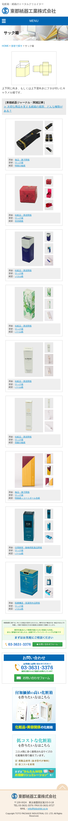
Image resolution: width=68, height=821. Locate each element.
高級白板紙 (20, 442)
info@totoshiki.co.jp (38, 808)
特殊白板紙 (20, 165)
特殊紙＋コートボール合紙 (27, 498)
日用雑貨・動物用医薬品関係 (28, 547)
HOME (5, 46)
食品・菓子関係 (22, 160)
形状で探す (16, 46)
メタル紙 (19, 276)
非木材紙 (19, 221)
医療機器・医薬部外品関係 (27, 603)
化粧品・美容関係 (23, 215)
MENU (34, 20)
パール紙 (19, 332)
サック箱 (19, 162)
